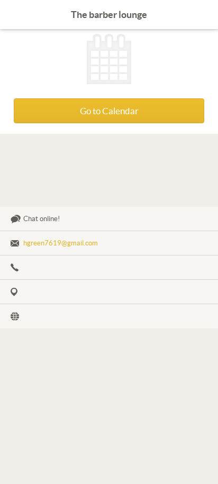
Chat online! (41, 219)
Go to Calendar (109, 111)
